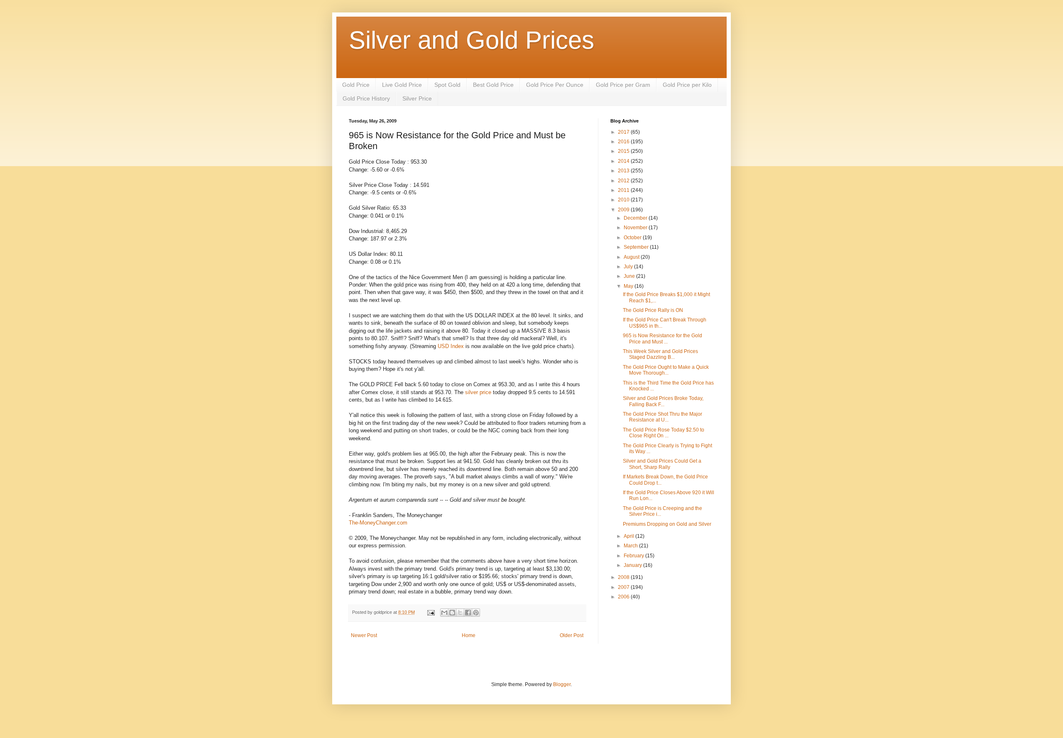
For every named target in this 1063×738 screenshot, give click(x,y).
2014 (624, 161)
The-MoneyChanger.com (378, 523)
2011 (624, 190)
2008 (624, 577)
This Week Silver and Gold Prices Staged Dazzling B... (660, 354)
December (636, 218)
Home (468, 635)
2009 (624, 210)
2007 (624, 587)
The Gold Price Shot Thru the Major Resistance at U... (662, 417)
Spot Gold (447, 84)
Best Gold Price (493, 84)
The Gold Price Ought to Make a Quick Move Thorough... (666, 370)
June (630, 276)
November (636, 227)
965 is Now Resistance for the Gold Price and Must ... (662, 338)
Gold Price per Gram (623, 84)
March (631, 546)
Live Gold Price (402, 84)
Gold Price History (366, 98)
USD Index (451, 346)
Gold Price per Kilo (687, 84)
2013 (624, 171)
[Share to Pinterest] (476, 612)
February (634, 556)
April (629, 536)
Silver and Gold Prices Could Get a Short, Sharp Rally (662, 464)
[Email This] (444, 612)
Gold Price (356, 84)
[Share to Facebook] (468, 612)
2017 (624, 132)
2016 (624, 142)
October (633, 237)
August (632, 257)
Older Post (571, 635)
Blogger (562, 684)
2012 (624, 181)
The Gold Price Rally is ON (653, 310)
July (629, 267)
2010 (624, 200)
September (637, 247)
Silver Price (417, 98)
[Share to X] (460, 612)
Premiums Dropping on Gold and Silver (667, 524)
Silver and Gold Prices (471, 40)
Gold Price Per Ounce (554, 84)
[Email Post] (430, 612)
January (633, 565)
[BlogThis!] (452, 612)
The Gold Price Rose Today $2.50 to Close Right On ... (663, 433)
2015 (624, 151)
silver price (478, 392)
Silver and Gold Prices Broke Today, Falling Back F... (663, 401)
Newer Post (364, 635)
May (629, 286)
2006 (624, 597)
